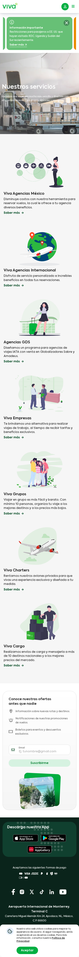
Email (22, 748)
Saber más (44, 40)
